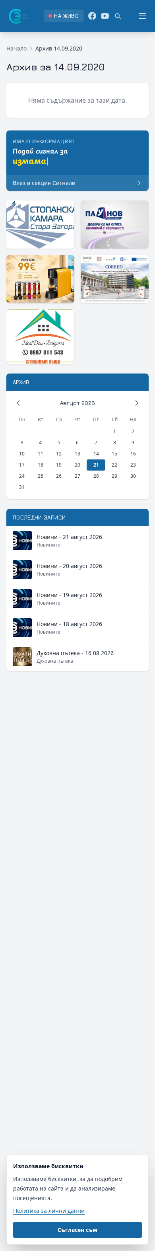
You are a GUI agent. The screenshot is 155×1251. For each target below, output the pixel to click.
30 (133, 476)
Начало (16, 48)
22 (114, 464)
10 (22, 453)
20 (77, 464)
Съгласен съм (77, 1229)
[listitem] (63, 16)
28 (96, 476)
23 (133, 464)
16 (133, 453)
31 (22, 487)
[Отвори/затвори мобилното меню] (142, 16)
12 (59, 453)
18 (40, 464)
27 (77, 476)
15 (114, 453)
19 (59, 464)
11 (40, 453)
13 (77, 453)
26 (59, 476)
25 (40, 476)
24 (22, 476)
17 (22, 464)
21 (96, 464)
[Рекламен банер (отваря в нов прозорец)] (40, 224)
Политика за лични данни (49, 1210)
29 (114, 476)
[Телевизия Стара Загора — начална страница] (17, 15)
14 (96, 453)
